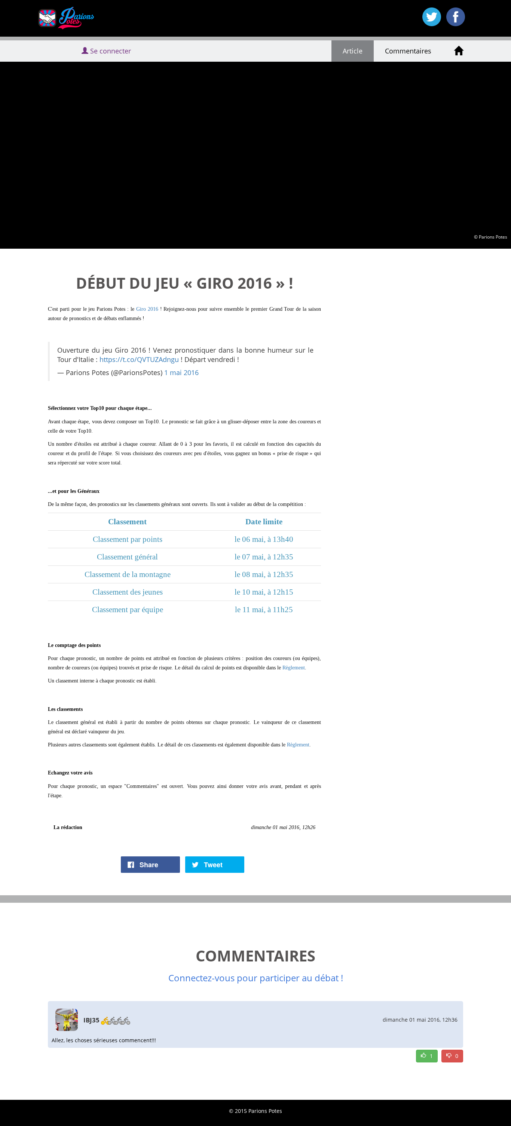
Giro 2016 (147, 309)
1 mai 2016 (181, 372)
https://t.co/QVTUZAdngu (139, 359)
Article (352, 50)
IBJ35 (91, 1020)
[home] (458, 51)
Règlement (293, 668)
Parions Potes (60, 18)
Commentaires (408, 50)
